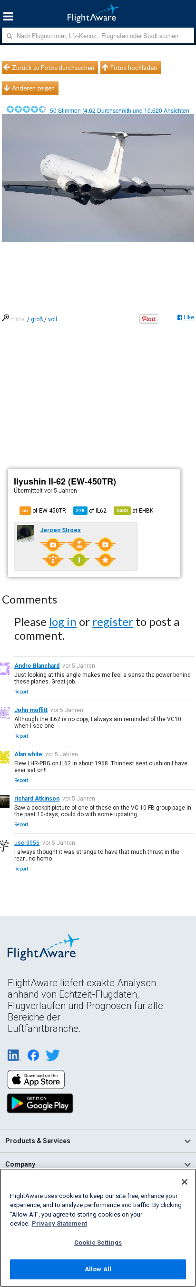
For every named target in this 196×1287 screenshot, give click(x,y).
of (91, 510)
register (112, 621)
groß (37, 319)
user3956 (26, 843)
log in (63, 621)
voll (52, 319)
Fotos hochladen (133, 67)
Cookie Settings (98, 1242)
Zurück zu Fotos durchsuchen (53, 67)
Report (21, 692)
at (135, 510)
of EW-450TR (44, 510)
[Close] (184, 1181)
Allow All (98, 1269)
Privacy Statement (59, 1223)
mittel (18, 319)
